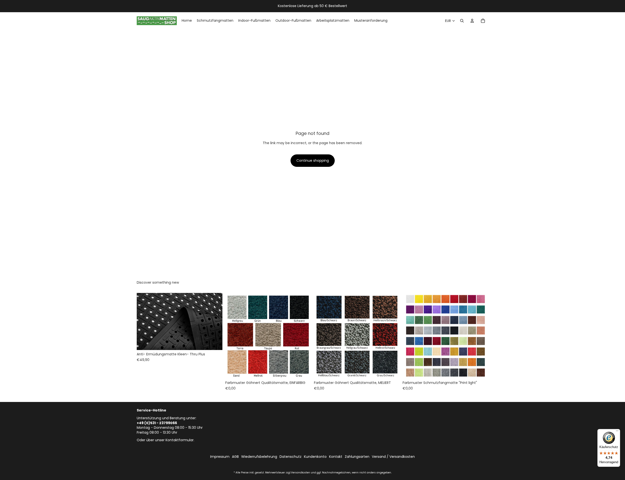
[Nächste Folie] (215, 321)
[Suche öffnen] (462, 20)
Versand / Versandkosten (393, 456)
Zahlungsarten (357, 456)
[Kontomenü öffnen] (472, 20)
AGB (235, 456)
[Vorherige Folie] (144, 321)
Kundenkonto (315, 456)
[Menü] (617, 432)
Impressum (219, 456)
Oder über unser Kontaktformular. (165, 440)
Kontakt (335, 456)
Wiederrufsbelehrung (259, 456)
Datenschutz (291, 456)
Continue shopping (312, 160)
